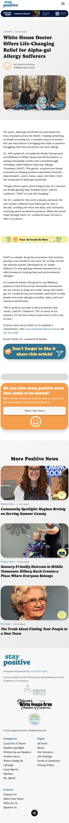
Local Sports (10, 769)
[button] (34, 813)
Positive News (8, 504)
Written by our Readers (17, 752)
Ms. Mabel (6, 624)
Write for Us (10, 803)
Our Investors (45, 752)
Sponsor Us (10, 807)
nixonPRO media (39, 671)
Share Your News (34, 410)
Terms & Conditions (48, 760)
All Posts (42, 743)
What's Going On (13, 760)
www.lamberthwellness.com (40, 328)
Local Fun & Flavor (14, 743)
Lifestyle (7, 31)
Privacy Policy (45, 765)
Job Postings (44, 756)
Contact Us (9, 794)
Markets (8, 773)
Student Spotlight (13, 747)
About (40, 747)
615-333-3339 (10, 332)
